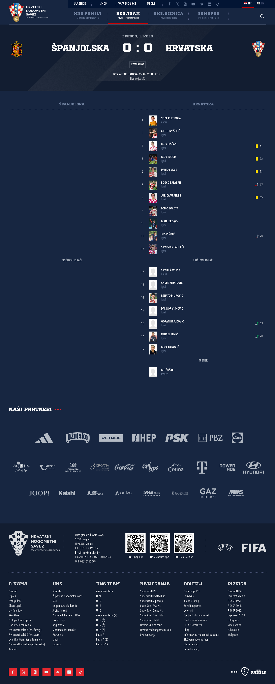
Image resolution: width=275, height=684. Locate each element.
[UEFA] (225, 547)
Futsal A (100, 635)
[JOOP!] (39, 492)
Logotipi (57, 644)
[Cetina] (176, 467)
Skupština (14, 615)
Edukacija (189, 596)
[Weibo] (201, 4)
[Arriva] (123, 492)
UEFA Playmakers (193, 625)
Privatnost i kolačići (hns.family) (25, 630)
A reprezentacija (104, 591)
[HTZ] (21, 467)
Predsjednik (15, 601)
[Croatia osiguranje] (73, 467)
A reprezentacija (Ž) (106, 615)
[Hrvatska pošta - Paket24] (47, 467)
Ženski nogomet (192, 606)
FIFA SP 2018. (235, 606)
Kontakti (13, 649)
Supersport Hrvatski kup (152, 596)
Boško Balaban (171, 182)
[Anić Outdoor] (95, 492)
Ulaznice (80, 3)
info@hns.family (91, 552)
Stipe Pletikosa (171, 118)
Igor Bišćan (169, 144)
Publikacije (233, 630)
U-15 (98, 610)
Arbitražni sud (60, 610)
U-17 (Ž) (100, 625)
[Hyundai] (253, 467)
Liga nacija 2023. (236, 615)
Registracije (59, 625)
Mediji (151, 3)
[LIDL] (237, 437)
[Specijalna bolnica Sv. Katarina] (180, 492)
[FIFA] (254, 547)
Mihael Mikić (169, 334)
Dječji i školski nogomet (196, 615)
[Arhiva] (261, 16)
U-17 (98, 606)
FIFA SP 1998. (235, 601)
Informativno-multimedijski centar (201, 635)
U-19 (98, 601)
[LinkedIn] (210, 4)
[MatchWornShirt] (236, 492)
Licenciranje (59, 620)
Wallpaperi (233, 635)
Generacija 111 (192, 591)
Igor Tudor (168, 157)
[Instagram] (185, 4)
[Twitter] (177, 4)
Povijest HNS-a (235, 591)
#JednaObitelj (191, 601)
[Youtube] (193, 4)
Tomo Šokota (169, 208)
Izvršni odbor (16, 610)
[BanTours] (152, 492)
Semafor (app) (191, 649)
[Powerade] (228, 467)
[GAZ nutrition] (208, 492)
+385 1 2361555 (88, 548)
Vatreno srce (127, 3)
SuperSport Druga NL (151, 610)
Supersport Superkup (151, 601)
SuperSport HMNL (149, 620)
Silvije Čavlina (170, 270)
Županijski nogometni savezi (68, 596)
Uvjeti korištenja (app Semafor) (25, 639)
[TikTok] (218, 4)
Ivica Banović (170, 347)
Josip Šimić (168, 234)
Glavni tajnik (15, 606)
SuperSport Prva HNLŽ (151, 615)
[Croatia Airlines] (99, 467)
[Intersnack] (150, 467)
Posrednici (58, 635)
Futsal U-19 (102, 644)
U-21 (98, 596)
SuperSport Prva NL (150, 606)
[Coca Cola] (125, 467)
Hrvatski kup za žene (151, 625)
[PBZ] (210, 437)
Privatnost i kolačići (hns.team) (24, 635)
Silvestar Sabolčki (173, 247)
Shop (103, 3)
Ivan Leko (167, 221)
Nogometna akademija (65, 606)
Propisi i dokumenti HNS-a (66, 615)
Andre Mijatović (172, 283)
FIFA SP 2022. (235, 610)
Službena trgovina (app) (196, 639)
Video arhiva (234, 625)
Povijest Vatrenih (236, 596)
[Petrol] (110, 437)
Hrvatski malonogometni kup (155, 630)
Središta (57, 591)
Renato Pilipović (172, 296)
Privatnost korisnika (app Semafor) (27, 644)
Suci (55, 601)
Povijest (13, 591)
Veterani (188, 610)
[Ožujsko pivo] (77, 437)
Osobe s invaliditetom (195, 620)
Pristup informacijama (20, 620)
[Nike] (44, 437)
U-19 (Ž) (100, 620)
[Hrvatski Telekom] (202, 467)
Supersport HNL (148, 591)
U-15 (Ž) (100, 630)
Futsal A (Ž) (102, 639)
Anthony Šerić (170, 131)
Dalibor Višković (172, 308)
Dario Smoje (169, 170)
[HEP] (144, 437)
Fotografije (233, 620)
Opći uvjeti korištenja (20, 625)
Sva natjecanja (147, 635)
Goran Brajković (172, 321)
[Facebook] (169, 4)
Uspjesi (12, 596)
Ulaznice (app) (191, 644)
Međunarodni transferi (64, 630)
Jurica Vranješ (171, 195)
